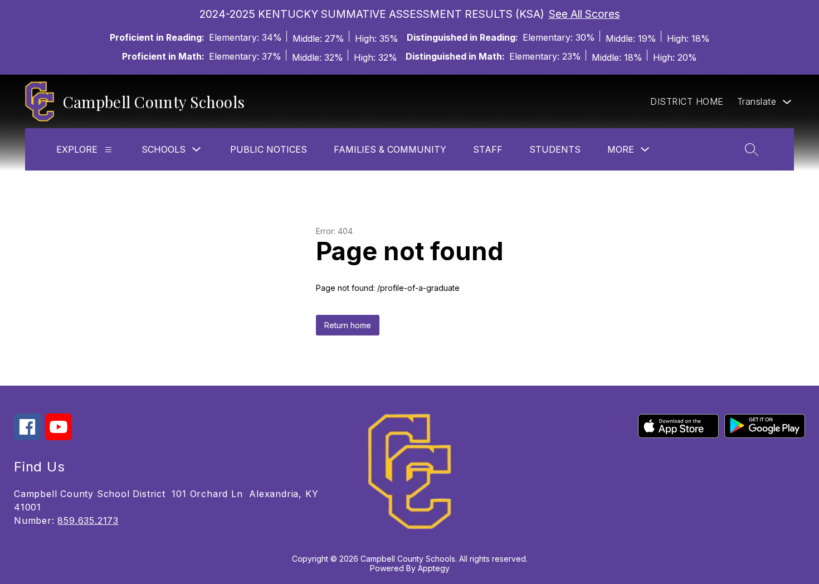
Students (555, 149)
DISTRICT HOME (687, 101)
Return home (347, 325)
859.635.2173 (88, 520)
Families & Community (390, 149)
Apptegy (434, 568)
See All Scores (584, 14)
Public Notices (268, 149)
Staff (488, 149)
